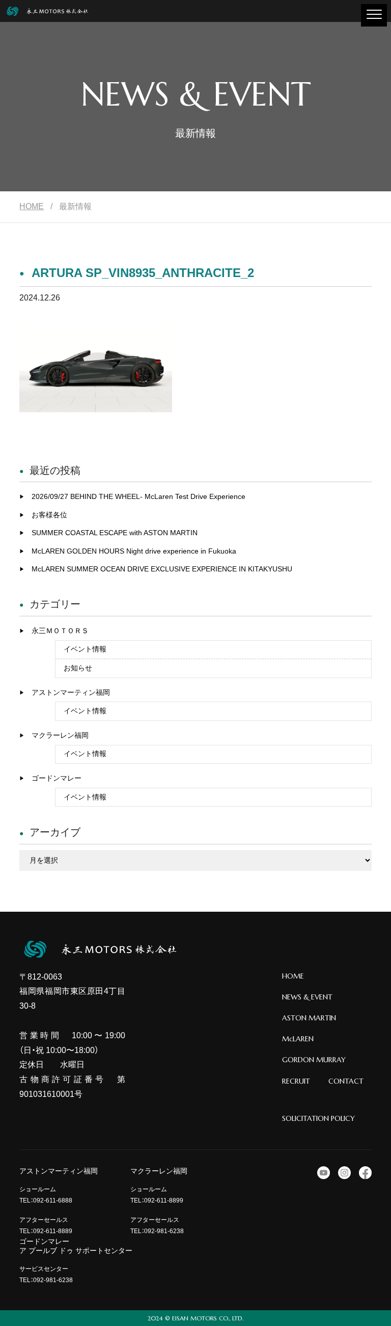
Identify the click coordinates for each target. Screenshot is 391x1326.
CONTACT (346, 1081)
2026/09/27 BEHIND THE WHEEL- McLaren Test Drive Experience (138, 496)
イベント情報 (85, 649)
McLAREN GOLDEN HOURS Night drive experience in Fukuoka (134, 551)
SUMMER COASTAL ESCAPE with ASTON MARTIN (115, 533)
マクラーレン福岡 (60, 735)
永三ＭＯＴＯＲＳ (60, 631)
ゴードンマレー (56, 778)
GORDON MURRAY (314, 1059)
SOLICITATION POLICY (318, 1118)
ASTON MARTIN (309, 1017)
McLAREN (298, 1038)
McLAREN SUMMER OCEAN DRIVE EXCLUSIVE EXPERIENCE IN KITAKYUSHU (162, 569)
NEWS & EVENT (307, 997)
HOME (31, 206)
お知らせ (78, 668)
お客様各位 (49, 515)
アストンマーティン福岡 (71, 692)
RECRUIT (296, 1081)
